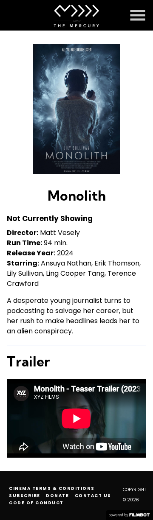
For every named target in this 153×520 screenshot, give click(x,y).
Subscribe (24, 495)
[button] (138, 15)
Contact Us (93, 495)
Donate (57, 495)
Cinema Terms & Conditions (52, 488)
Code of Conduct (36, 503)
